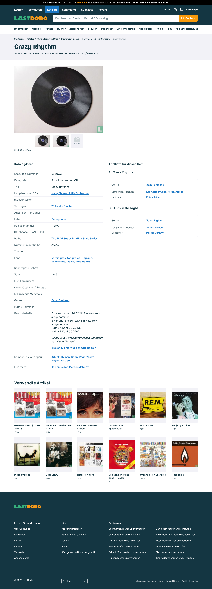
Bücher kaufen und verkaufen (124, 546)
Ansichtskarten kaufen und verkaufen (175, 534)
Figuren (92, 28)
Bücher (61, 28)
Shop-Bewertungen (121, 2)
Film (169, 28)
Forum (102, 9)
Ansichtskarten (126, 28)
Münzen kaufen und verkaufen (124, 540)
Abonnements (21, 558)
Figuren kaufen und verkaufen (124, 558)
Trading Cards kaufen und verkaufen (175, 558)
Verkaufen (35, 9)
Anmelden (192, 9)
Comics (36, 28)
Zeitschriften (76, 28)
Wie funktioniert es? (71, 528)
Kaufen (18, 9)
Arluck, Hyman (60, 357)
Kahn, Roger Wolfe (82, 357)
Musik (159, 28)
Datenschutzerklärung (168, 581)
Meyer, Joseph (60, 360)
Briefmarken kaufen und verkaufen (127, 528)
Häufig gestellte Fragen (73, 534)
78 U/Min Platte (89, 53)
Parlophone (58, 219)
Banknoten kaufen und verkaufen (173, 528)
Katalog (52, 9)
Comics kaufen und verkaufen (124, 534)
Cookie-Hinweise (190, 581)
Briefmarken (21, 28)
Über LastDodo (22, 528)
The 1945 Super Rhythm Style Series (74, 238)
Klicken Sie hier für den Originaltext (73, 347)
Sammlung (69, 9)
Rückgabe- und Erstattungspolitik (79, 552)
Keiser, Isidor (59, 367)
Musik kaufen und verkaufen (170, 546)
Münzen (49, 28)
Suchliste (87, 9)
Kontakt (65, 540)
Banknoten (107, 28)
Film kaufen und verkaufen (170, 552)
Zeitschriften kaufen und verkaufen (127, 552)
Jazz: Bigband (60, 300)
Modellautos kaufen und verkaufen (174, 540)
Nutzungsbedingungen (145, 581)
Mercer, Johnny (79, 367)
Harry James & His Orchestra (60, 53)
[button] (182, 10)
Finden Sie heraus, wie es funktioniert (151, 2)
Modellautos (146, 28)
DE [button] (165, 9)
